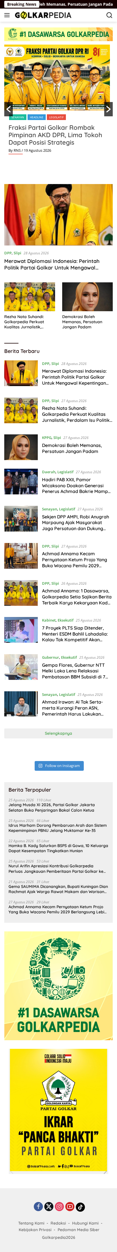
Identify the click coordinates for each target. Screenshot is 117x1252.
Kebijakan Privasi (35, 1229)
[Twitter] (48, 1207)
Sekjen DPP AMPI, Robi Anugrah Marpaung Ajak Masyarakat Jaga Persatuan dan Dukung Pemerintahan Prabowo (75, 525)
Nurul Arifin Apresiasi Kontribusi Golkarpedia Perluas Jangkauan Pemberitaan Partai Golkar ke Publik (56, 868)
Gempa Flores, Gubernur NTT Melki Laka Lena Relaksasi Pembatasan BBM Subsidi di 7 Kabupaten (73, 674)
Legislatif (56, 117)
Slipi (17, 252)
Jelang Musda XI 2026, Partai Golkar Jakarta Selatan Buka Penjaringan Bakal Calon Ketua (52, 807)
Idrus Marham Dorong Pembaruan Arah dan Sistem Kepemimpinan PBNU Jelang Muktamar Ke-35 (58, 828)
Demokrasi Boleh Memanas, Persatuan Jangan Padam (82, 322)
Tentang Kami (31, 1223)
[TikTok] (80, 1207)
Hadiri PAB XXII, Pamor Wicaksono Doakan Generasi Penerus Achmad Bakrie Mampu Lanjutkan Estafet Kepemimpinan (76, 491)
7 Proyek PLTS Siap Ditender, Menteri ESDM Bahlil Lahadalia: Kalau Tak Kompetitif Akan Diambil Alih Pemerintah (75, 636)
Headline (36, 117)
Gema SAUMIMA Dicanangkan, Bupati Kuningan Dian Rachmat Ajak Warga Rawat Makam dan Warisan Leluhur (58, 889)
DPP (8, 252)
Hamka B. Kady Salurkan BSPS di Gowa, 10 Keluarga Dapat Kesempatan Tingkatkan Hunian (58, 848)
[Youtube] (69, 1207)
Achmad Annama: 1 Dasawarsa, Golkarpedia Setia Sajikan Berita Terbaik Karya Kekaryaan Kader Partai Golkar (77, 599)
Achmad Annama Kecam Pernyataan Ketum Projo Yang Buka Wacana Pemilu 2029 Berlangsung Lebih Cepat (74, 562)
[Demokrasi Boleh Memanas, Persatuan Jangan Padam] (87, 296)
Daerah (48, 471)
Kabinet (49, 620)
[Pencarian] (109, 15)
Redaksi (58, 1223)
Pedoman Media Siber (78, 1229)
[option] (58, 102)
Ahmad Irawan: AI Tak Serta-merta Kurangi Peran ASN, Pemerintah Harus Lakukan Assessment (72, 710)
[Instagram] (59, 1207)
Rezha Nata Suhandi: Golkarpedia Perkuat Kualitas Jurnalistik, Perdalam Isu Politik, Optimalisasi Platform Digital (25, 322)
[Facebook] (38, 1207)
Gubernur (50, 657)
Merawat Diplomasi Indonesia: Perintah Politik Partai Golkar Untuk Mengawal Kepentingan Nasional (51, 268)
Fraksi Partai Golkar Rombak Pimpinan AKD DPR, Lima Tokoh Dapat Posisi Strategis (55, 134)
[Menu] (8, 15)
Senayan (17, 117)
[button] (8, 109)
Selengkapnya (58, 733)
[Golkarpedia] (42, 15)
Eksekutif (66, 620)
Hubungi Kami (85, 1223)
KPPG (46, 437)
